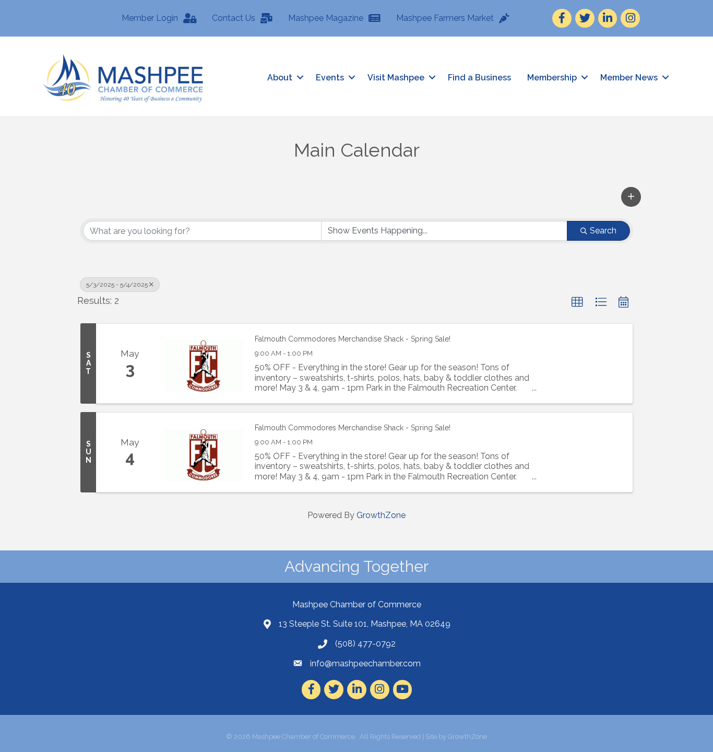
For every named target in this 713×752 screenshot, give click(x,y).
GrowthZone (381, 515)
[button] (631, 197)
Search (603, 231)
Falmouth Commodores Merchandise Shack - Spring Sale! (352, 339)
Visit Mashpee (395, 78)
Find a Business (479, 78)
